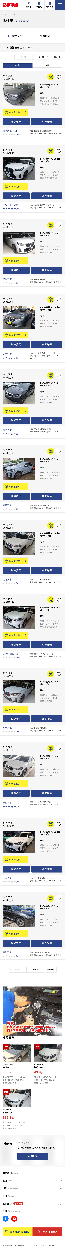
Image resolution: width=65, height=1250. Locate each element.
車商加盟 (12, 1203)
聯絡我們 (16, 121)
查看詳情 (47, 121)
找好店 (39, 7)
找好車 (28, 7)
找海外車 (49, 7)
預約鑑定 (20, 1231)
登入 (50, 1231)
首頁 (4, 14)
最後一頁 (57, 57)
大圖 (47, 65)
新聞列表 (32, 1156)
